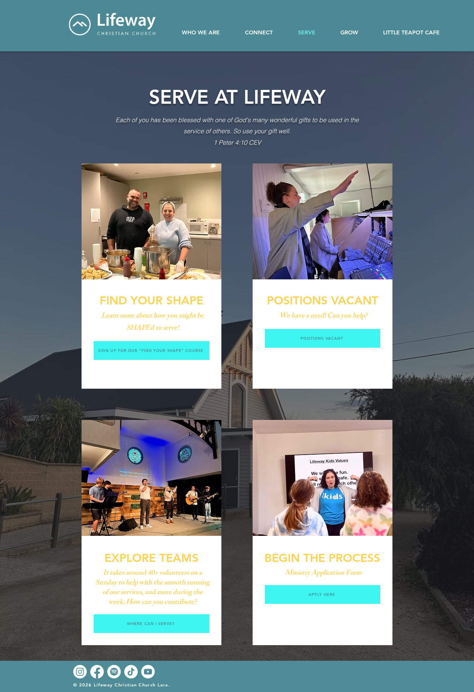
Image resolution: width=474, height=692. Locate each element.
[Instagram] (80, 671)
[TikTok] (131, 671)
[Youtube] (148, 671)
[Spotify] (114, 671)
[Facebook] (97, 671)
